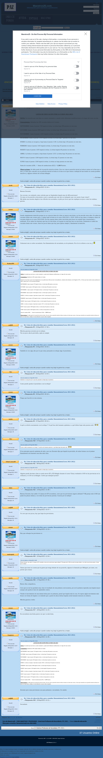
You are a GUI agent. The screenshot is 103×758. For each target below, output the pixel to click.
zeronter (11, 209)
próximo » (98, 722)
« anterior (98, 720)
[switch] (76, 66)
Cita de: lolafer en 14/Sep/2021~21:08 (29, 560)
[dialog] (51, 69)
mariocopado (10, 554)
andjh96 (10, 325)
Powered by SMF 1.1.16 (43, 738)
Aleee (10, 372)
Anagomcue (11, 635)
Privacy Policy (63, 104)
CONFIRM (37, 96)
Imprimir (98, 717)
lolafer (10, 488)
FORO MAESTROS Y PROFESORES (26, 721)
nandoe (11, 419)
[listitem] (51, 62)
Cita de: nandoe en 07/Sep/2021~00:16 (29, 444)
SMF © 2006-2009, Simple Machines (57, 738)
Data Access (51, 104)
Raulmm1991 (10, 263)
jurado (10, 185)
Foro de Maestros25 (9, 721)
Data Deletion (40, 104)
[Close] (86, 34)
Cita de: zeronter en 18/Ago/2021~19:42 (29, 269)
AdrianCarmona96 (11, 461)
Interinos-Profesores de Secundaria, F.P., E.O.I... (53, 721)
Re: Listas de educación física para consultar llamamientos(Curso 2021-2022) (49, 185)
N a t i (55, 742)
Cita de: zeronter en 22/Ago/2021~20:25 (29, 377)
